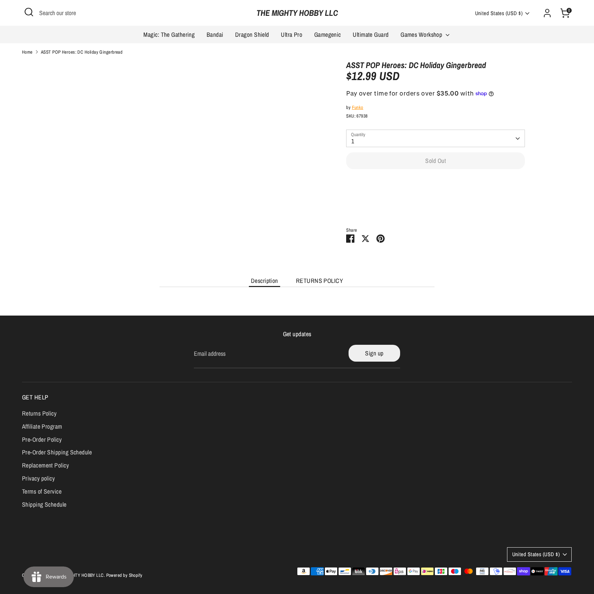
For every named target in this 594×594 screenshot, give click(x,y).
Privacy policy (38, 478)
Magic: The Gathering (169, 34)
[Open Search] (29, 12)
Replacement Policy (45, 465)
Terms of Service (42, 491)
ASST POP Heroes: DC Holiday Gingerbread (82, 52)
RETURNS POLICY (319, 280)
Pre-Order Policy (42, 439)
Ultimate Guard (370, 34)
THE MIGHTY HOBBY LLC (297, 13)
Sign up (374, 353)
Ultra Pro (291, 34)
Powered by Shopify (124, 575)
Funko (357, 107)
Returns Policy (39, 413)
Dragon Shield (252, 34)
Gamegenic (327, 34)
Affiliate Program (42, 426)
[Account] (547, 13)
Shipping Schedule (44, 504)
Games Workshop (422, 34)
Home (27, 52)
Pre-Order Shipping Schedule (57, 452)
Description (264, 280)
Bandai (215, 34)
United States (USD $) (498, 13)
